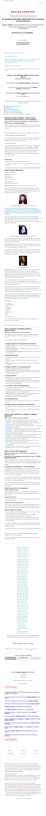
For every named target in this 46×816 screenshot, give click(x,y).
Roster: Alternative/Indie (12, 109)
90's (20, 65)
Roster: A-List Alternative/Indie (13, 110)
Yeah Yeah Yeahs (28, 211)
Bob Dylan (25, 295)
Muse (16, 211)
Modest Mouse (19, 212)
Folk (17, 56)
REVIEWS (28, 114)
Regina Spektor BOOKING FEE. (13, 106)
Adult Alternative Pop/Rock (18, 59)
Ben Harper (35, 211)
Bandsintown (23, 674)
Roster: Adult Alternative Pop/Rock (14, 112)
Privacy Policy (19, 798)
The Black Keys (24, 209)
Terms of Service (26, 798)
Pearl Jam (35, 212)
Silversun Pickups (16, 209)
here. (27, 102)
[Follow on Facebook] (21, 759)
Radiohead (37, 296)
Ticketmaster (23, 677)
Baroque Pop (23, 60)
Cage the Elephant (32, 209)
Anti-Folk (9, 59)
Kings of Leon (12, 212)
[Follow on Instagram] (23, 759)
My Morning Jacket (28, 212)
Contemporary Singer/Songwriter (12, 60)
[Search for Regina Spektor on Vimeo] (30, 650)
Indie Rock (27, 59)
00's (13, 65)
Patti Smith (25, 296)
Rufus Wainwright (11, 296)
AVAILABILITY (9, 107)
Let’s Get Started (22, 513)
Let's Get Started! (23, 43)
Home (6, 68)
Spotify (14, 658)
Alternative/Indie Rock (35, 59)
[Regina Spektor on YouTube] (13, 648)
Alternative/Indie (11, 56)
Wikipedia (21, 325)
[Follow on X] (25, 759)
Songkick (23, 675)
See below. (35, 83)
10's (15, 65)
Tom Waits (7, 298)
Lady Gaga (12, 211)
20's (17, 65)
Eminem (35, 295)
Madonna (30, 295)
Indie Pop (15, 62)
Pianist (28, 60)
